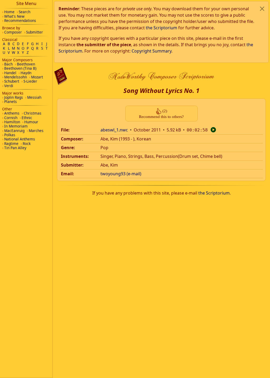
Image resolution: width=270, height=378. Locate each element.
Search (24, 11)
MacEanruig (14, 130)
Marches (36, 130)
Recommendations (20, 20)
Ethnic (27, 117)
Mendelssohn (15, 76)
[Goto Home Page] (60, 76)
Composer (13, 32)
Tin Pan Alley (15, 147)
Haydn (26, 72)
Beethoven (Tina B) (20, 68)
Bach (8, 64)
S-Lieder (30, 81)
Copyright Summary (151, 51)
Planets (10, 101)
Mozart (37, 76)
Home (9, 11)
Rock (27, 143)
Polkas (9, 134)
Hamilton (12, 121)
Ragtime (11, 143)
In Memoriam (16, 126)
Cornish (10, 117)
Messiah (34, 97)
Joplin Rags (13, 97)
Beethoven (26, 64)
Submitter (34, 32)
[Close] (262, 8)
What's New (14, 16)
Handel (10, 72)
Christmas (32, 113)
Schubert (11, 81)
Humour (31, 121)
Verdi (8, 85)
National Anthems (19, 138)
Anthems (12, 113)
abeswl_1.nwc (114, 130)
